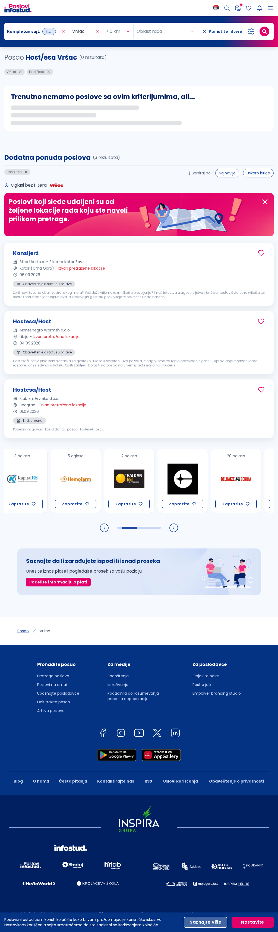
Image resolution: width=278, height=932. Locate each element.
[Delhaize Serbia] (218, 481)
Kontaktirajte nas (115, 781)
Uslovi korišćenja (180, 781)
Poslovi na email (52, 684)
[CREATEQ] (165, 481)
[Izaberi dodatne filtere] (251, 31)
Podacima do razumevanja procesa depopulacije (133, 696)
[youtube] (139, 733)
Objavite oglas (206, 676)
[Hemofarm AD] (58, 481)
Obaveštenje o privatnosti (236, 781)
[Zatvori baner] (265, 201)
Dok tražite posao (53, 702)
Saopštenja (118, 676)
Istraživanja (118, 684)
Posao (23, 631)
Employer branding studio (216, 693)
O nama (41, 781)
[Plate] (237, 8)
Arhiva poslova (51, 710)
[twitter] (157, 733)
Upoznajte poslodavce (58, 693)
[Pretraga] (227, 8)
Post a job (201, 684)
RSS (148, 781)
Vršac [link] (45, 631)
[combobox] (33, 31)
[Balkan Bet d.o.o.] (111, 481)
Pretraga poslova (53, 676)
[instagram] (120, 733)
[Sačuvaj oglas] (261, 253)
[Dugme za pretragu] (264, 31)
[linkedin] (175, 733)
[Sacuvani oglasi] (248, 8)
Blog (18, 781)
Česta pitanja (73, 781)
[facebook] (102, 733)
